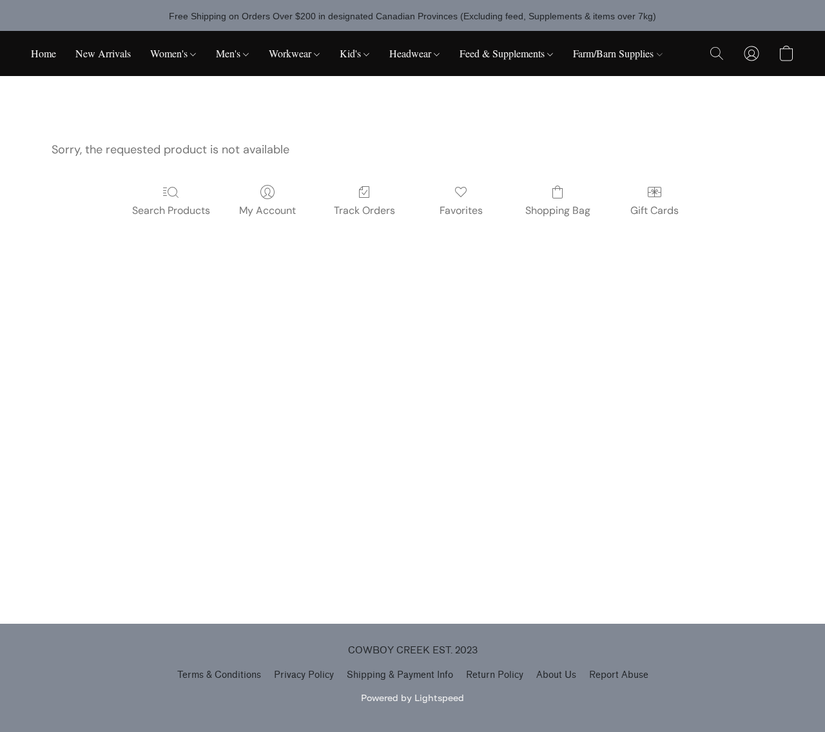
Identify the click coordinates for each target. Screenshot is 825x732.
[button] (716, 53)
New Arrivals (103, 53)
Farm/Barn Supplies (614, 53)
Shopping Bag (557, 210)
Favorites (461, 210)
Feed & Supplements (503, 53)
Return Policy (494, 674)
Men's (229, 53)
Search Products (171, 210)
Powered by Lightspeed (412, 697)
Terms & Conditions (219, 674)
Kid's (352, 53)
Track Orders (364, 210)
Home (43, 53)
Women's (170, 53)
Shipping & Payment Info (400, 674)
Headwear (411, 53)
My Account (267, 210)
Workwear (291, 53)
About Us (556, 674)
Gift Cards (654, 210)
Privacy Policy (304, 674)
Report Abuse (618, 674)
